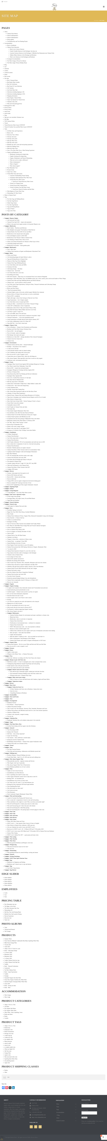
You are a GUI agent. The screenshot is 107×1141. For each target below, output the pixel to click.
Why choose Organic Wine (16, 759)
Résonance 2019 (8, 954)
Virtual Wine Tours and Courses (14, 173)
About (5, 31)
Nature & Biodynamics (12, 35)
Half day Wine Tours (12, 140)
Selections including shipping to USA (16, 94)
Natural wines (13, 504)
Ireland (11, 488)
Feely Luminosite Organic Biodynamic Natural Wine (19, 794)
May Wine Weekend (12, 453)
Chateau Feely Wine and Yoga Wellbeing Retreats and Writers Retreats (23, 280)
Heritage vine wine (8, 1033)
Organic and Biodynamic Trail (14, 152)
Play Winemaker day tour (10, 904)
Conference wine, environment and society (17, 360)
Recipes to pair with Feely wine (18, 660)
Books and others (8, 1014)
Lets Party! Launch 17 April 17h (15, 311)
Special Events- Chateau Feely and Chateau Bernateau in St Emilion (23, 395)
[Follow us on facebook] (31, 1126)
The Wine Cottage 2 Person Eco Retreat (16, 61)
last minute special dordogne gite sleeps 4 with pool (19, 459)
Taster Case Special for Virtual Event (16, 99)
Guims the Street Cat (18, 687)
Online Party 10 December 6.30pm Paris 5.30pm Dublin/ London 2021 (24, 383)
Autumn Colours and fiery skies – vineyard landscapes (20, 344)
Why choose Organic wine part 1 (15, 611)
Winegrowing (13, 844)
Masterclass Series (14, 617)
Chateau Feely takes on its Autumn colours (17, 743)
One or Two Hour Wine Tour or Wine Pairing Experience (20, 150)
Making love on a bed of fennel (14, 603)
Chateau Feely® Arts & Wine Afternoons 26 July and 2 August (22, 568)
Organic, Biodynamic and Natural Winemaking (21, 158)
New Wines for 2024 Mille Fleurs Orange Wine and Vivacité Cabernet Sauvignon (26, 525)
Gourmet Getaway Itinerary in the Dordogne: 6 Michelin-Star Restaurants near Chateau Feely (32, 53)
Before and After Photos (13, 288)
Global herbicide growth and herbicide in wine (18, 590)
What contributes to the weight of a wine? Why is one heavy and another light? (26, 802)
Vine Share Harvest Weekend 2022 (15, 379)
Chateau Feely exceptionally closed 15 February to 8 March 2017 (22, 580)
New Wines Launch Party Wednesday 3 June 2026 (19, 366)
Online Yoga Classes (12, 203)
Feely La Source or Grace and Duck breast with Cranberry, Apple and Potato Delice (30, 679)
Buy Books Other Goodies (13, 82)
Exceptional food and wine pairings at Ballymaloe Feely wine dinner (23, 418)
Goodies (6, 1018)
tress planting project (9, 1060)
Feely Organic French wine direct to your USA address (20, 545)
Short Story (13, 685)
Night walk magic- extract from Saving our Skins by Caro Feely (22, 298)
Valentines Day (13, 718)
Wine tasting (13, 837)
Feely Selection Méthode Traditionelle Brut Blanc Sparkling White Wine (21, 940)
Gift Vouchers (10, 88)
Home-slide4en (8, 879)
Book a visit (10, 132)
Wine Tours (13, 840)
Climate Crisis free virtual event (14, 338)
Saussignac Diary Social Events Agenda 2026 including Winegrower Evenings (25, 364)
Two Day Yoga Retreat (12, 204)
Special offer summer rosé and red (15, 558)
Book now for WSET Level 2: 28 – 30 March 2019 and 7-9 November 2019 (25, 829)
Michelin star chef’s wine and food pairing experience (20, 144)
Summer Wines (8, 939)
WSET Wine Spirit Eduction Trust (18, 858)
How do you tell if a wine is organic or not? (17, 354)
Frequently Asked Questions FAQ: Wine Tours (21, 177)
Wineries (12, 854)
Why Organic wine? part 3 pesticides (16, 763)
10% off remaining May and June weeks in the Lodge (20, 455)
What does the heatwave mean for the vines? (17, 846)
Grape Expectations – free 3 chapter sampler (17, 300)
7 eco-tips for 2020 (11, 549)
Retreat (12, 683)
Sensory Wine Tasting (12, 833)
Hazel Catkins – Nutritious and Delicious (16, 228)
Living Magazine (14, 490)
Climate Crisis (13, 325)
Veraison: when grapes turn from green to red (18, 473)
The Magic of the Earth (10, 906)
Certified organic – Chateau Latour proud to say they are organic (22, 591)
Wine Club (12, 811)
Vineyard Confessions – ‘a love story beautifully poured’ (20, 317)
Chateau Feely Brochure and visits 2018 (16, 457)
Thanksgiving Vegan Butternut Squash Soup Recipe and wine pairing (23, 663)
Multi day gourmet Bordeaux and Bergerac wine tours (20, 842)
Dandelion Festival (11, 702)
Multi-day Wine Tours (12, 148)
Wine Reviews (13, 817)
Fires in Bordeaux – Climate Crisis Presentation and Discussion (22, 327)
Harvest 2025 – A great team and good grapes (18, 368)
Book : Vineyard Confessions (11, 966)
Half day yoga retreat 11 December (15, 381)
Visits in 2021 (10, 533)
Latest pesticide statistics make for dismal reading (19, 350)
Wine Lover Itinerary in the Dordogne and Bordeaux (22, 57)
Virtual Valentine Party (12, 387)
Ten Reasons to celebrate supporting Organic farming (19, 609)
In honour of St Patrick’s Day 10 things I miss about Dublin (21, 430)
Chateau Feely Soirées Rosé (16, 625)
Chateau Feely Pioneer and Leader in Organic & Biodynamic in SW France (28, 640)
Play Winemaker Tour (12, 167)
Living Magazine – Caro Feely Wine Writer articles (19, 492)
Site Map (6, 119)
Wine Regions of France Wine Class (15, 191)
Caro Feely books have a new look (15, 272)
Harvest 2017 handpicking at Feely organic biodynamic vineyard (22, 484)
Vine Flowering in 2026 (12, 730)
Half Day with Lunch (12, 142)
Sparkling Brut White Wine (10, 1059)
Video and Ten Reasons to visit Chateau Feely (18, 465)
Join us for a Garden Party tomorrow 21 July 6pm (19, 377)
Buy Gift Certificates (12, 84)
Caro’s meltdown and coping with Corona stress (18, 352)
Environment (13, 342)
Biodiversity (13, 226)
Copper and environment (16, 634)
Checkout (6, 68)
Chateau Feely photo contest (13, 570)
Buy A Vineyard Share (12, 80)
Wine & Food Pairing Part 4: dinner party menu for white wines (22, 803)
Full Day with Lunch (12, 138)
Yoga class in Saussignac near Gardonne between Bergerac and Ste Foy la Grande (26, 397)
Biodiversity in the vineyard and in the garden (18, 233)
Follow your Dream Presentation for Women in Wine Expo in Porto (23, 241)
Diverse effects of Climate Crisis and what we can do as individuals (23, 294)
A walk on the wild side (12, 348)
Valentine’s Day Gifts (12, 101)
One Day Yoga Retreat (12, 201)
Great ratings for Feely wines (14, 556)
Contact (6, 70)
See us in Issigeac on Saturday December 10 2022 (19, 531)
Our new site (10, 716)
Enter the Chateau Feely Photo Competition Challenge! (20, 572)
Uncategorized (13, 700)
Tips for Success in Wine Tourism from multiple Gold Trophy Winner (23, 523)
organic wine (7, 1055)
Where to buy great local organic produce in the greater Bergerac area (23, 224)
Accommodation (8, 43)
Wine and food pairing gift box (14, 103)
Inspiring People (14, 486)
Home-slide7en (8, 881)
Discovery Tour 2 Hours (13, 134)
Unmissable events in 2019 (13, 405)
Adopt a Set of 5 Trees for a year (12, 948)
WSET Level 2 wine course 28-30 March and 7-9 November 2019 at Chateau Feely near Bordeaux (30, 831)
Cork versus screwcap (12, 790)
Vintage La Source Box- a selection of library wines (19, 539)
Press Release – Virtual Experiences (15, 704)
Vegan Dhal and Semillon (13, 500)
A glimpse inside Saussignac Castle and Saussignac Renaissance (22, 451)
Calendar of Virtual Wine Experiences (16, 393)
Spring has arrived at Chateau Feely (15, 739)
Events (11, 362)
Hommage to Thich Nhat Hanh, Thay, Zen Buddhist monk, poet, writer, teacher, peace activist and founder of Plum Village (36, 278)
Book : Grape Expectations (10, 972)
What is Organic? (14, 164)
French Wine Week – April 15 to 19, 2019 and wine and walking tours (23, 757)
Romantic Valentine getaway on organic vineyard (18, 447)
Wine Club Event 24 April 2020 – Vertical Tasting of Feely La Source (23, 401)
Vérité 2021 (7, 946)
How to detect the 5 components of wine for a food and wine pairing (23, 444)
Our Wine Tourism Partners (13, 749)
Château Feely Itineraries (13, 47)
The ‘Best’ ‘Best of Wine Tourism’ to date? (17, 422)
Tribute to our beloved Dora (14, 519)
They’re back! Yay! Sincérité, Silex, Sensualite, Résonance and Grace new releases (26, 562)
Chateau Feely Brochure (13, 436)
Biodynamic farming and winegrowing (19, 154)
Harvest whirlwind (11, 479)
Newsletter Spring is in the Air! (14, 510)
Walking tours (13, 753)
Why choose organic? (15, 166)
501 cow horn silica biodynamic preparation (17, 593)
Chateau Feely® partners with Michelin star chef (18, 416)
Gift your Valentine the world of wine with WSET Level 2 (21, 827)
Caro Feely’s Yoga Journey (13, 868)
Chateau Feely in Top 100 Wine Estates (16, 535)
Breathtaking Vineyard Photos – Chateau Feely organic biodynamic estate (24, 741)
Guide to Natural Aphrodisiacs (14, 527)
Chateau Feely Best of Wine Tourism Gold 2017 (18, 467)
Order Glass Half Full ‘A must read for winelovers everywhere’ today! (24, 315)
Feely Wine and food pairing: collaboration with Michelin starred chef (23, 751)
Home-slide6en (8, 877)
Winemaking (13, 850)
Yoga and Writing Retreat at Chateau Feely (17, 259)
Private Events (10, 169)
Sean (5, 896)
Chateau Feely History (12, 33)
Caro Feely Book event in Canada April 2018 (18, 302)
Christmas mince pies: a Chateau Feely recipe (20, 675)
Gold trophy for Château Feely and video (17, 506)
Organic (12, 584)
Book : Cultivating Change (10, 950)
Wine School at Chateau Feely (14, 399)
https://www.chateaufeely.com (39, 1117)
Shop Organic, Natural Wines (14, 97)
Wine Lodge (7, 997)
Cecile (5, 893)
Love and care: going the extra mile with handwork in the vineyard (23, 601)
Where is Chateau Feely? (10, 195)
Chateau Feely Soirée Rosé (16, 621)
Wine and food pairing (15, 796)
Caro (5, 894)
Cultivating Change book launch (14, 243)
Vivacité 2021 (7, 944)
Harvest (12, 471)
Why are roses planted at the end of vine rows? (18, 605)
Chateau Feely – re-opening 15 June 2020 (17, 541)
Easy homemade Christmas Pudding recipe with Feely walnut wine (26, 673)
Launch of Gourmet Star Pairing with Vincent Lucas (19, 798)
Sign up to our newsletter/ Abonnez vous (14, 117)
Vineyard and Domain (9, 929)
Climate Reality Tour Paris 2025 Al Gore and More (19, 231)
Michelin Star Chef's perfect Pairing (12, 914)
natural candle (7, 1043)
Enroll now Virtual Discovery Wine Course (23, 181)
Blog (5, 64)
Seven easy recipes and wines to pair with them (18, 667)
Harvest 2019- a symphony (13, 296)
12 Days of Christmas (12, 286)
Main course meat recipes (19, 677)
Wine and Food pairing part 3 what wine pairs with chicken (21, 805)
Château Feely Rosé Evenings (14, 706)
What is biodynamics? (15, 162)
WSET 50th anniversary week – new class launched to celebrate (25, 626)
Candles (6, 964)
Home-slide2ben (8, 883)
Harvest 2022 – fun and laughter (14, 331)
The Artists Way (11, 409)
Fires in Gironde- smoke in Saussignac (16, 333)
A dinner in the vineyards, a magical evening (17, 714)
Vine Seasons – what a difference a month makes (18, 737)
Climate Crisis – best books (13, 270)
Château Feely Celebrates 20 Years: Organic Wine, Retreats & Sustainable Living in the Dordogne (30, 516)
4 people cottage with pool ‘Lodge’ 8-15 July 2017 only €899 (21, 463)
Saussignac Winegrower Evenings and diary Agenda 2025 (20, 370)
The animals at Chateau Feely (14, 461)
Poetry (11, 650)
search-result (7, 113)
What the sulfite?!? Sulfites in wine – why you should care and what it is (27, 636)
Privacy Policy (7, 107)
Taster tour (7, 920)
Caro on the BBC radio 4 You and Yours (16, 313)
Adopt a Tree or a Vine (9, 1004)
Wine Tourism (13, 839)
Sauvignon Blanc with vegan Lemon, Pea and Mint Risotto (21, 498)
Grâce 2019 (7, 983)
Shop (5, 115)
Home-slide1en (8, 885)
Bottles (6, 1070)
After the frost (10, 848)
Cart (5, 66)
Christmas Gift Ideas (12, 267)
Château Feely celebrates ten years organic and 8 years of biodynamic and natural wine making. (32, 630)
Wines (57, 1104)
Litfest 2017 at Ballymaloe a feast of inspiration (18, 305)
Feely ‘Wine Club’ (11, 249)
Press (11, 656)
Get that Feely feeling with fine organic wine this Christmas (21, 726)
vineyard (12, 728)
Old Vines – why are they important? (16, 733)
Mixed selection (8, 1041)
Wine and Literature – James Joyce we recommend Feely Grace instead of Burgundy (27, 276)
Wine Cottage (7, 995)
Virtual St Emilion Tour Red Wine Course (20, 187)
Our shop (6, 78)
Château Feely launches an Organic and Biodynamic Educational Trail (23, 251)
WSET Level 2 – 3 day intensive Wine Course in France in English (23, 823)
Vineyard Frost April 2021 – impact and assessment (19, 222)
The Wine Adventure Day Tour (11, 908)
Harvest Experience (9, 916)
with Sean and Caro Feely (13, 220)
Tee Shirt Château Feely (10, 970)
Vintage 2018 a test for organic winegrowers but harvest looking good (23, 480)
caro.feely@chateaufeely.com (39, 1114)
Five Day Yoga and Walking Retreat (15, 199)
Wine (11, 768)
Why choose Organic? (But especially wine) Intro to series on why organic (24, 358)
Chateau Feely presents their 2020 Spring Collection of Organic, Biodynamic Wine (26, 547)
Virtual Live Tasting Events (16, 183)
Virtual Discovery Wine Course (17, 179)
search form (7, 111)
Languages (5, 1)
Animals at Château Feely (13, 712)
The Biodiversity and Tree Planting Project (17, 41)
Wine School (13, 819)
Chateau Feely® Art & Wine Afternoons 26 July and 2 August (21, 414)
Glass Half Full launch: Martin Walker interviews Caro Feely (21, 309)
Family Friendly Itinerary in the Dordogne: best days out (23, 51)
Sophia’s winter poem (12, 652)
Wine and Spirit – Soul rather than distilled (20, 632)
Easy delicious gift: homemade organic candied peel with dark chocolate (27, 671)
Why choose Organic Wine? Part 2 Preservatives (18, 765)
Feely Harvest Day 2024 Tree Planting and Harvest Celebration (22, 374)
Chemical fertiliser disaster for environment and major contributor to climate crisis (29, 615)
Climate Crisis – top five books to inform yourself (19, 282)
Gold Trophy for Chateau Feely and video (17, 407)
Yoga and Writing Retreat (13, 206)
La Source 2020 (8, 952)
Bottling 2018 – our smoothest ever (15, 778)
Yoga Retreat (13, 870)
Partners (12, 648)
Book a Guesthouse (11, 45)
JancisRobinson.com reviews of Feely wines (17, 780)
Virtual (6, 123)
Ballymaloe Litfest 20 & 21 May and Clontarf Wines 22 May (21, 307)
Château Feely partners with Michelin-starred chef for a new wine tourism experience (27, 710)
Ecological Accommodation (13, 59)
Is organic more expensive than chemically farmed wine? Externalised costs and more (27, 588)
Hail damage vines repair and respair (15, 335)
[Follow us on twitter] (40, 1126)
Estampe (6, 976)
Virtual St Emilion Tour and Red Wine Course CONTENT (18, 127)
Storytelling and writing (13, 274)
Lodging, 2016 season (12, 469)
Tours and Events (14, 696)
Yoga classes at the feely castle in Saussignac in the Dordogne (21, 553)
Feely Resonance (11, 792)
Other (5, 1072)
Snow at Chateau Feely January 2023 (16, 529)
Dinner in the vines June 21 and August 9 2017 (18, 428)
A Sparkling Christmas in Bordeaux (18, 693)
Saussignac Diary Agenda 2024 (14, 375)
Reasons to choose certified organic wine (19, 628)
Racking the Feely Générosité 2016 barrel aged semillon (20, 784)
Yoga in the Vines (11, 210)
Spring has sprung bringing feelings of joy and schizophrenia (21, 578)
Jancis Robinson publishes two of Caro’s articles (18, 767)
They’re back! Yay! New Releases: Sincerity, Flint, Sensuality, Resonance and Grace (27, 708)
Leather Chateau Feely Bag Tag (11, 962)
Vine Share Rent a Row (16, 724)
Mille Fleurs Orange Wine (10, 942)
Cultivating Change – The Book (14, 268)
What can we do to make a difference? (19, 160)
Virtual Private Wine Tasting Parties (18, 185)
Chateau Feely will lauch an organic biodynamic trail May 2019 (22, 564)
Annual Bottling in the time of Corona (16, 543)
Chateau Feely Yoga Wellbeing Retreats (16, 263)
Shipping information (12, 96)
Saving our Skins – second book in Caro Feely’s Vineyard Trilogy (22, 303)
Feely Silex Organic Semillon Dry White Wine (15, 979)
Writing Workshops (15, 856)
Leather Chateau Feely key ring (11, 960)
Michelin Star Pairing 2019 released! (16, 560)
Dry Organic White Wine (10, 1010)
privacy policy (91, 1121)
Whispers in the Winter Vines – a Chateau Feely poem (20, 654)
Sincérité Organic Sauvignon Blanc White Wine (15, 981)
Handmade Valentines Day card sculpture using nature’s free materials (23, 720)
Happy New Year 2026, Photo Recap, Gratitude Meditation (21, 512)
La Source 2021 (8, 958)
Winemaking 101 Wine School (14, 193)
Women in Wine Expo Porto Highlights (16, 261)
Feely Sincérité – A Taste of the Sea (15, 517)
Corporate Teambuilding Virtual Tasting (19, 175)
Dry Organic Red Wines (10, 1008)
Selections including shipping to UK (15, 92)
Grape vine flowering (12, 735)
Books (11, 253)
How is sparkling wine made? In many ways (17, 774)
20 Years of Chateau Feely (13, 372)
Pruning (9, 599)
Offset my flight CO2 (9, 1049)
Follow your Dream (12, 255)
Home (5, 74)
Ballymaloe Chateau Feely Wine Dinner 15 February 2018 (21, 420)
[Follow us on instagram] (35, 1126)
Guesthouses (13, 432)
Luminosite (7, 968)
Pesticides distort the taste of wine (15, 595)
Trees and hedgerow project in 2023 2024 (17, 235)
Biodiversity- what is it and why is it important (21, 619)
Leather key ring (8, 1037)
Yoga (5, 197)
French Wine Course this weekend (15, 403)
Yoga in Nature (10, 208)
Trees (11, 698)
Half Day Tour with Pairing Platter (12, 912)
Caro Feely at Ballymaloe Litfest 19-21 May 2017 (19, 321)
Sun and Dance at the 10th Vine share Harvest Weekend (20, 412)
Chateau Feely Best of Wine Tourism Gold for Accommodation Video (23, 449)
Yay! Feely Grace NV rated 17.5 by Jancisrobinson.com (20, 782)
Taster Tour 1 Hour (11, 171)
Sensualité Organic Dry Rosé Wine (12, 977)
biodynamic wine (8, 1029)
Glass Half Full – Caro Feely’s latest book (17, 323)
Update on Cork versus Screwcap (15, 770)
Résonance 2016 (8, 956)
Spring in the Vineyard (12, 732)
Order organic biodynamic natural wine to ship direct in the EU (22, 776)
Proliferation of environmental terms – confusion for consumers (25, 623)
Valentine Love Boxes (12, 537)
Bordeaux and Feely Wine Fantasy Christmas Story (19, 329)
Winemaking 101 (8, 910)
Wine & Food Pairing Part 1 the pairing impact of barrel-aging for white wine (25, 809)
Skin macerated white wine (10, 1057)
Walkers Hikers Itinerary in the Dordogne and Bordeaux (23, 55)
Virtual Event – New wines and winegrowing (18, 385)
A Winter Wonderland (12, 434)
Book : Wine (7, 987)
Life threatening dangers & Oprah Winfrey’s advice (19, 257)
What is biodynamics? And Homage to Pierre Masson (22, 638)
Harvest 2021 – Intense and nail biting (16, 477)
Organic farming (14, 586)
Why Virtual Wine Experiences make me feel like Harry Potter (22, 391)
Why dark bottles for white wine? (15, 788)
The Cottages (7, 931)
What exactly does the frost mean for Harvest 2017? (19, 607)
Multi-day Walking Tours (13, 146)
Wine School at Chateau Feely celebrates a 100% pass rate (21, 825)
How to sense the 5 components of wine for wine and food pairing (23, 800)
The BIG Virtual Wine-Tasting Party (15, 389)
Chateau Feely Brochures (13, 445)
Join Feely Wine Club (12, 90)
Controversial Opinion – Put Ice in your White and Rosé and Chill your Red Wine (26, 644)
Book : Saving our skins (10, 985)
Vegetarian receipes (17, 681)
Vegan (11, 722)
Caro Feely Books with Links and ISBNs (16, 265)
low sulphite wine (8, 1039)
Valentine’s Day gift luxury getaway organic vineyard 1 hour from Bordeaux (25, 566)
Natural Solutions (14, 502)
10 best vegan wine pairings (13, 496)
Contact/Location (8, 72)
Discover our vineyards (12, 582)
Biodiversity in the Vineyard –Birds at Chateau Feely (19, 237)
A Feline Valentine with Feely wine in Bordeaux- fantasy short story (26, 689)
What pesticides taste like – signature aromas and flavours (20, 761)
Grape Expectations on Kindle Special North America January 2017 (23, 319)
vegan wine (7, 1062)
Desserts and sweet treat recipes (20, 669)
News (11, 508)
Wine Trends (10, 514)
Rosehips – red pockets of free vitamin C (16, 346)
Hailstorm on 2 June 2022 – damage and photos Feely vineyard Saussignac (24, 337)
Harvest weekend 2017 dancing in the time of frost (19, 482)
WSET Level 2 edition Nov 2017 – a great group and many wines (22, 835)
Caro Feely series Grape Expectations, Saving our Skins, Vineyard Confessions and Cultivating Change (31, 284)
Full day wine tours (11, 136)
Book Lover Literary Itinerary (17, 49)
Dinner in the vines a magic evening (15, 426)
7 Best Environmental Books (14, 290)
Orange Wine (7, 1053)
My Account (7, 76)
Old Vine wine (7, 1051)
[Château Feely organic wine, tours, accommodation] (54, 6)
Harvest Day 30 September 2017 (15, 424)
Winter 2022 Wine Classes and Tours (15, 821)
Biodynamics (13, 247)
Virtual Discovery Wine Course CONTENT (14, 125)
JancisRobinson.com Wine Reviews (15, 772)
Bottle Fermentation (9, 1031)
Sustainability (13, 695)
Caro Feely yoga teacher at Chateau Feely (17, 438)
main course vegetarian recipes (17, 494)
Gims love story (13, 691)
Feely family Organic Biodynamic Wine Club (18, 410)
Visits (5, 129)
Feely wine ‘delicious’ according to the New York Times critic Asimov (24, 658)
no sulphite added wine (9, 1047)
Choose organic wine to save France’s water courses (19, 597)
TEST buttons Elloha (9, 121)
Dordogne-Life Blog (12, 521)
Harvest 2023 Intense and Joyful (14, 475)
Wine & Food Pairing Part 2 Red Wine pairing (18, 807)
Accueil (96, 20)
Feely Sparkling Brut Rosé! (13, 786)
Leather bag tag (8, 1035)
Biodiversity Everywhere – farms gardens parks (18, 245)
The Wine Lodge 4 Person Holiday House (17, 62)
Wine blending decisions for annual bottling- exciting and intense (22, 852)
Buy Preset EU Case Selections (14, 86)
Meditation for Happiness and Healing (16, 862)
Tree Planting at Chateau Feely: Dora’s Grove (18, 239)
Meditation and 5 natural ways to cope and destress (19, 864)
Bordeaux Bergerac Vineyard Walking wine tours (18, 755)
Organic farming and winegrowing (18, 156)
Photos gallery (10, 39)
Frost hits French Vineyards (13, 576)
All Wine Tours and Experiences (14, 131)
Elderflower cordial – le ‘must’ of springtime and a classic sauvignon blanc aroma (26, 661)
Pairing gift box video (9, 105)
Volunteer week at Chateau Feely (15, 554)
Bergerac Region (14, 218)
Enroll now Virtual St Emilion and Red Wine (23, 189)
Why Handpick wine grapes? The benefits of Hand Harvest (21, 230)
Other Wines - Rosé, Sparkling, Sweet (13, 1012)
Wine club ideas (14, 815)
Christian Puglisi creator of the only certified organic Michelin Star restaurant (25, 292)
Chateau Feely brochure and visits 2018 (16, 574)
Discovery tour (7, 918)
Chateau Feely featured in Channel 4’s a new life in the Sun (21, 551)
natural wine (7, 1045)
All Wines (6, 1006)
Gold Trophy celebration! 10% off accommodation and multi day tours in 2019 (26, 442)
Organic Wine (13, 642)
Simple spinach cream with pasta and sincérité (18, 665)
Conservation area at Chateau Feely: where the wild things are (21, 356)
